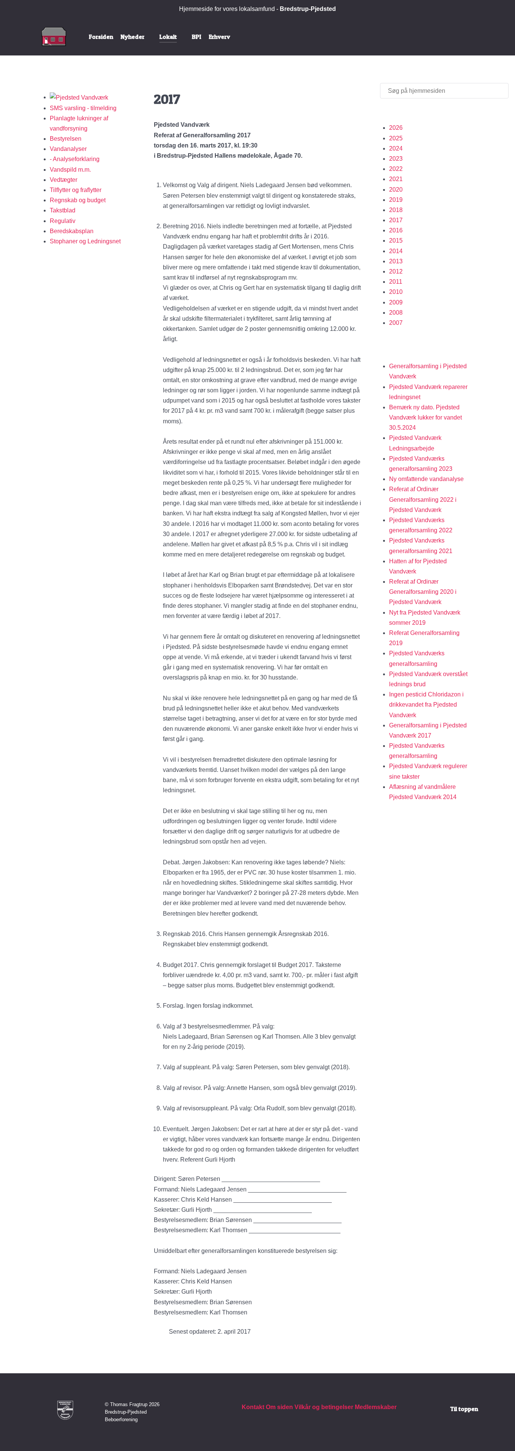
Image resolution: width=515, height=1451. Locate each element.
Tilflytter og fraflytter (75, 190)
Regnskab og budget (78, 200)
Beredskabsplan (71, 231)
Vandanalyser (68, 149)
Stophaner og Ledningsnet (85, 241)
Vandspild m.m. (70, 169)
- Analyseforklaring (75, 159)
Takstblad (62, 210)
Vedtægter (63, 180)
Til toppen (464, 1409)
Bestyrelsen (65, 138)
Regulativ (62, 221)
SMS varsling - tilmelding (83, 108)
